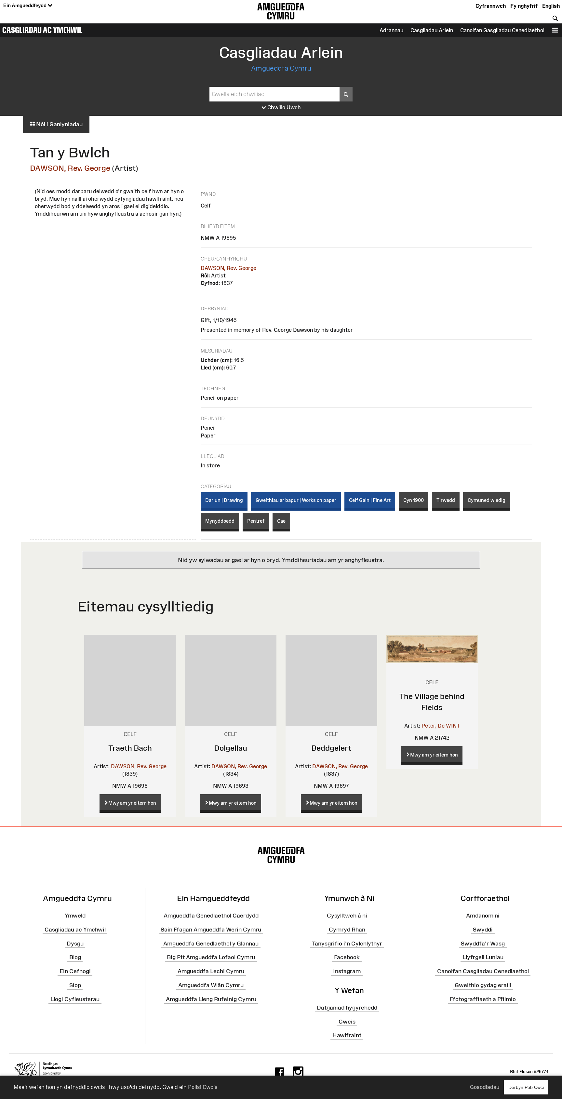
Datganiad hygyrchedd (347, 1007)
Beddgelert (331, 748)
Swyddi (483, 929)
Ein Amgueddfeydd (25, 5)
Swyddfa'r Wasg (483, 943)
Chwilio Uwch (283, 107)
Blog (75, 957)
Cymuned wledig (486, 500)
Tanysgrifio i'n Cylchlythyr (347, 943)
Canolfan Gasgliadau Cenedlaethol (502, 30)
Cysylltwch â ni (347, 915)
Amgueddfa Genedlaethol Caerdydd (211, 915)
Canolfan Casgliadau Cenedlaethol (483, 971)
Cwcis (347, 1021)
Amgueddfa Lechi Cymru (211, 971)
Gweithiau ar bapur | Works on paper (296, 500)
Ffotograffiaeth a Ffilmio (483, 999)
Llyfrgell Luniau (482, 957)
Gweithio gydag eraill (483, 985)
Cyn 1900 (413, 500)
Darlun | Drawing (224, 500)
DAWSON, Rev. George (70, 168)
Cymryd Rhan (347, 929)
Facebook (347, 957)
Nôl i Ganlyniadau (59, 124)
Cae (281, 521)
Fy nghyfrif (524, 6)
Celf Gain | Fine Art (370, 500)
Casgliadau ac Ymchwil (42, 30)
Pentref (255, 521)
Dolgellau (230, 748)
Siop (75, 985)
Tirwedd (445, 500)
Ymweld (75, 915)
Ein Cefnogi (75, 971)
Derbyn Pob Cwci (526, 1087)
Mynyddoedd (219, 521)
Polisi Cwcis (203, 1087)
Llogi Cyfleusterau (75, 999)
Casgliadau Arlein (431, 30)
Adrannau (391, 30)
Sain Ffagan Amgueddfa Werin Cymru (211, 929)
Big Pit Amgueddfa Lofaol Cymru (211, 957)
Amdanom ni (483, 915)
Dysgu (75, 943)
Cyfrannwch (490, 6)
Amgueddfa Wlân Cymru (211, 985)
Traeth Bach (130, 748)
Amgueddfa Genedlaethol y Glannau (211, 943)
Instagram (347, 971)
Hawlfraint (346, 1035)
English (551, 6)
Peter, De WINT (440, 726)
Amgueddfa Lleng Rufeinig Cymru (211, 999)
